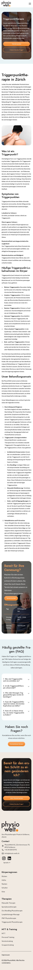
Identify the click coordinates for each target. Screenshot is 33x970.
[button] (29, 3)
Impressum (6, 955)
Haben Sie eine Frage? (16, 50)
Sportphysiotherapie (9, 907)
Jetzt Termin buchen (16, 798)
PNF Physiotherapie (9, 918)
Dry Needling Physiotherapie (12, 911)
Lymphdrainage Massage (11, 914)
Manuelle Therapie (8, 903)
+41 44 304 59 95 (11, 850)
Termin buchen (16, 44)
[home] (6, 3)
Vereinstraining (7, 941)
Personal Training (8, 937)
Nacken (4, 884)
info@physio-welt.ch (12, 853)
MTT (3, 933)
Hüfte (4, 880)
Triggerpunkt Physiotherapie (12, 922)
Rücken (4, 876)
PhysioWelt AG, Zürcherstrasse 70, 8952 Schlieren (17, 846)
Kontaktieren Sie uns (16, 744)
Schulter (5, 888)
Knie (3, 892)
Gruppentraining (8, 945)
